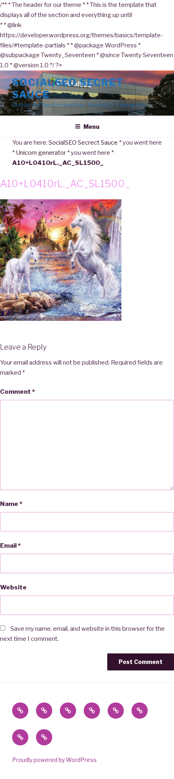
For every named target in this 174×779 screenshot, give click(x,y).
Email (10, 545)
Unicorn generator (41, 152)
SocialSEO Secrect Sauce (83, 142)
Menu (91, 126)
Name (11, 504)
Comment (17, 391)
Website (13, 587)
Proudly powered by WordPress (54, 759)
